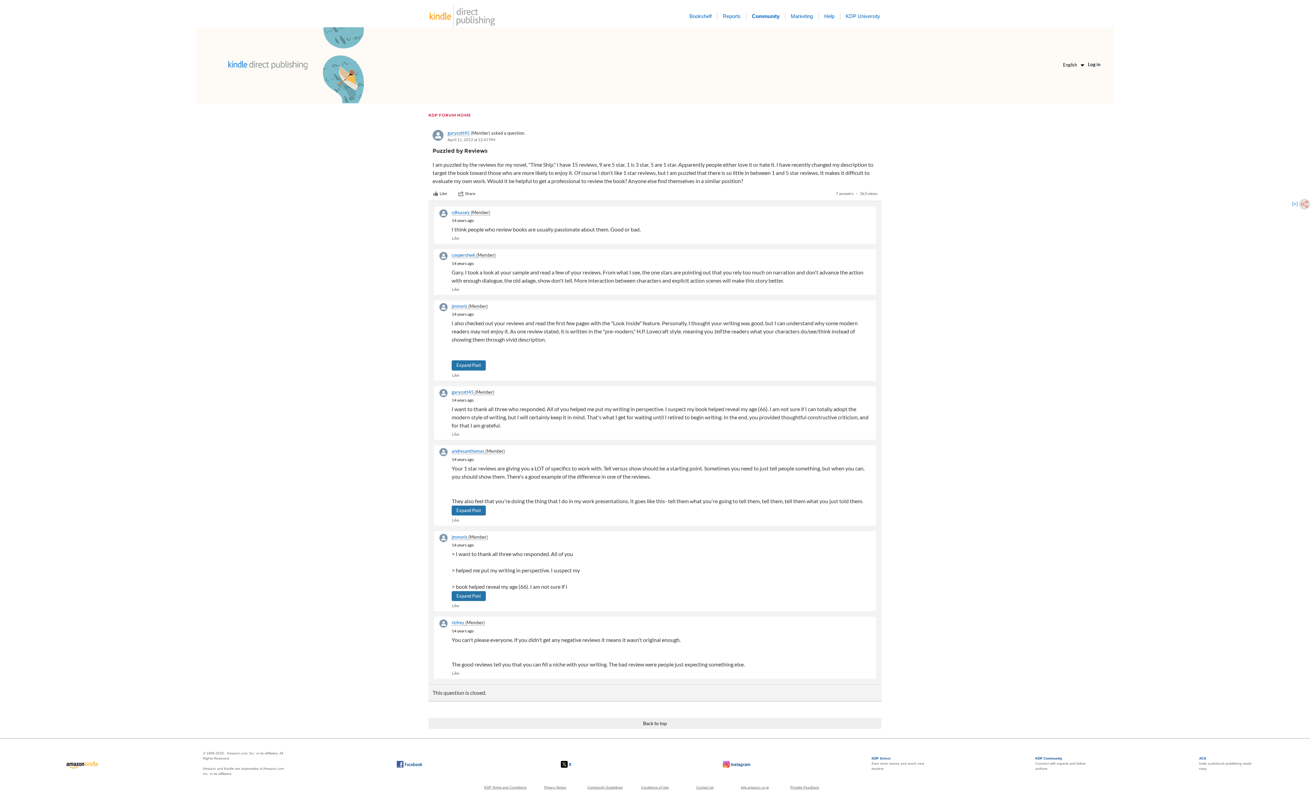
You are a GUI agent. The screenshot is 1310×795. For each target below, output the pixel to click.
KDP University (863, 16)
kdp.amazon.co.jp (755, 787)
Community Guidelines (605, 787)
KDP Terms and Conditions (505, 787)
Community (766, 16)
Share (470, 193)
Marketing (802, 16)
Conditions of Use (655, 787)
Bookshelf (700, 16)
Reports (732, 16)
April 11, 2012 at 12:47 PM (471, 139)
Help (829, 16)
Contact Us (705, 787)
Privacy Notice (555, 787)
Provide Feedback (804, 787)
